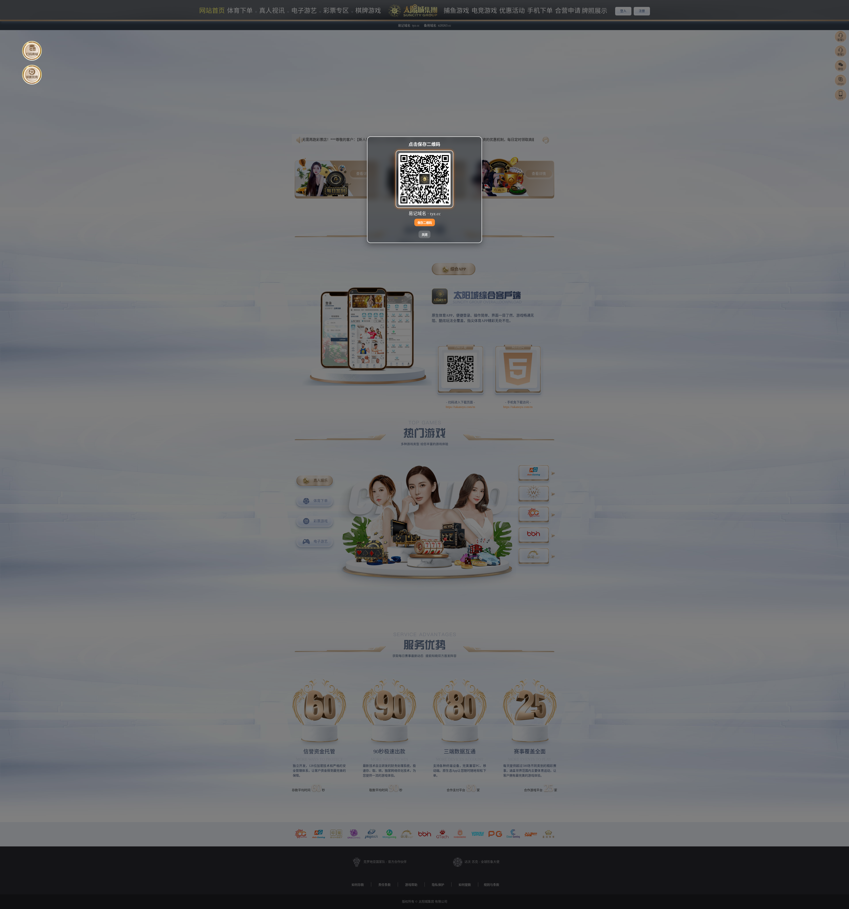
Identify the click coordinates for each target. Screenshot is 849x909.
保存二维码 (424, 222)
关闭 (424, 234)
